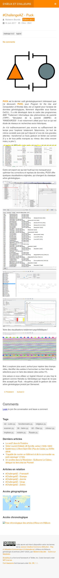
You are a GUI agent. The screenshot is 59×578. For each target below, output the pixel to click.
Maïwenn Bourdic (39, 551)
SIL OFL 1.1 (33, 563)
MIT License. (7, 560)
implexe (7, 432)
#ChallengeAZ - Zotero (15, 484)
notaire (20, 432)
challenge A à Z (9, 34)
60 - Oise (36, 428)
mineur (49, 428)
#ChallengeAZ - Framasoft (17, 473)
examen (7, 428)
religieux (39, 423)
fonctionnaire (24, 423)
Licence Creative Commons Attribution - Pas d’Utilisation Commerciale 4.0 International (28, 548)
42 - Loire (8, 423)
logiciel (18, 34)
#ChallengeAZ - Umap (15, 481)
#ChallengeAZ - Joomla (15, 479)
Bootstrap (6, 557)
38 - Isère (21, 428)
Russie (32, 432)
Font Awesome (8, 563)
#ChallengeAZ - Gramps (16, 476)
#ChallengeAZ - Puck (18, 14)
